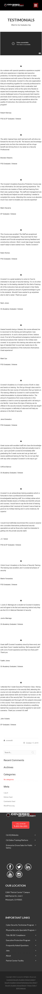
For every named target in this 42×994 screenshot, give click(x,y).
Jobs (8, 950)
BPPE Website (21, 988)
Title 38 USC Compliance (15, 935)
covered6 (9, 740)
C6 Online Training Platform (17, 840)
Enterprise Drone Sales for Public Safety (19, 846)
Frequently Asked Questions (17, 945)
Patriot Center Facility (15, 960)
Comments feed (9, 801)
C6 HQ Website (12, 835)
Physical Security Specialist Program (20, 930)
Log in (6, 793)
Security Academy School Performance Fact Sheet (21, 983)
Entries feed (8, 797)
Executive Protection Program (18, 940)
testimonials (21, 20)
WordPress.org (9, 806)
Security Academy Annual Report (15, 985)
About (8, 956)
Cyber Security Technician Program (20, 925)
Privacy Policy (31, 985)
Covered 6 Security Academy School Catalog (20, 980)
